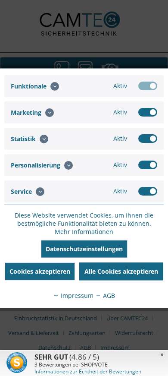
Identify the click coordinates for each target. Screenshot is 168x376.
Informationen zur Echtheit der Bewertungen (87, 371)
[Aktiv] (147, 85)
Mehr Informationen (84, 231)
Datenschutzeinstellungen (84, 248)
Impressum (76, 295)
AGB (108, 295)
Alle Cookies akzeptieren (121, 271)
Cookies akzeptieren (39, 271)
